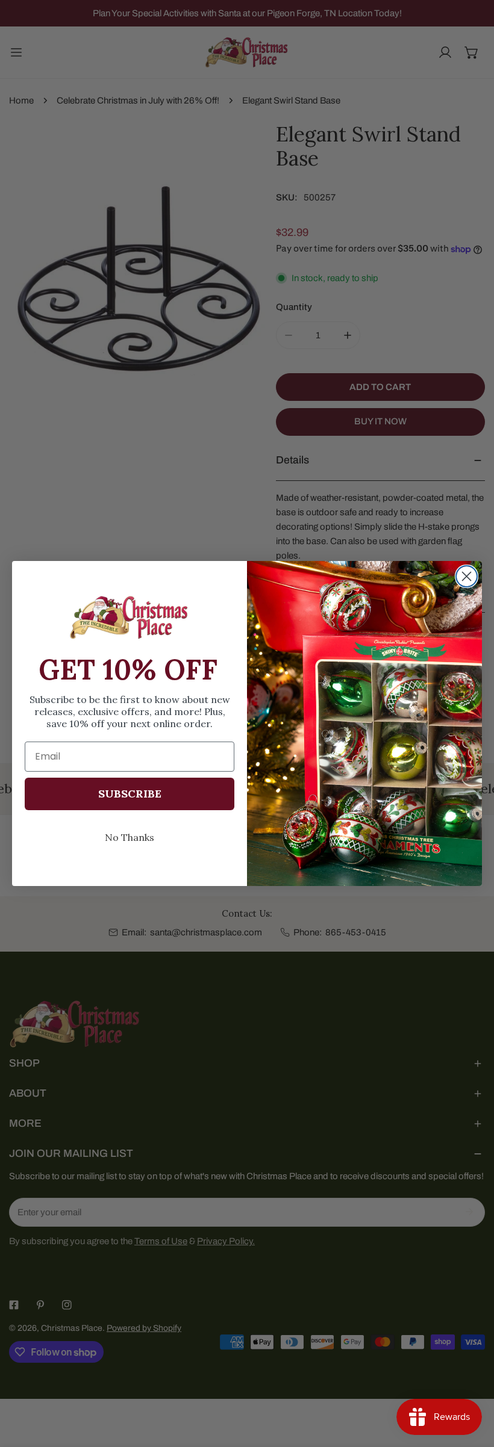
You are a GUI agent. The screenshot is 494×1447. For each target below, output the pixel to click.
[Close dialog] (466, 576)
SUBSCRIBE (129, 794)
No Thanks (129, 837)
